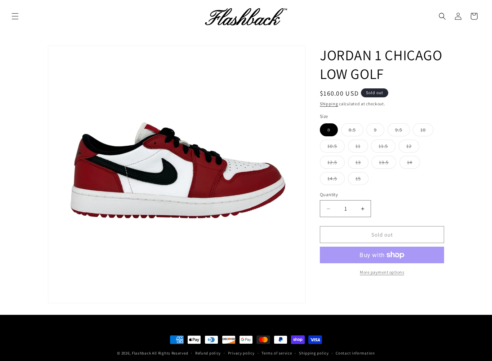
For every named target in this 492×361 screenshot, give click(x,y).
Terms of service (276, 353)
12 (412, 147)
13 (361, 164)
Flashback (142, 353)
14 (413, 164)
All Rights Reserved (170, 353)
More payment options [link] (382, 272)
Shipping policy (314, 353)
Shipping (329, 103)
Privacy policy (241, 353)
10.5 (336, 147)
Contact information (355, 353)
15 (361, 180)
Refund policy (208, 353)
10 (426, 131)
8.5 (356, 131)
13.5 (387, 164)
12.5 (336, 164)
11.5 (387, 147)
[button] (15, 16)
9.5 (402, 131)
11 (361, 147)
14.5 (336, 180)
